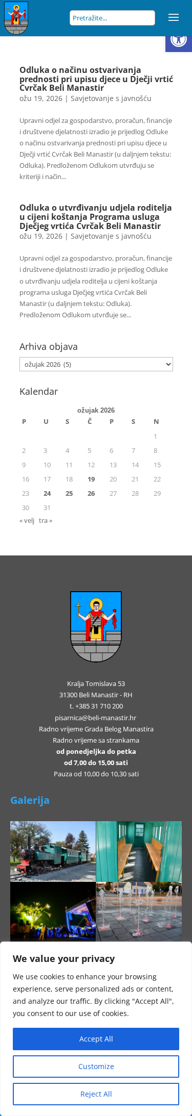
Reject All (96, 1094)
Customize (96, 1066)
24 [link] (47, 493)
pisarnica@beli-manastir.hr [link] (95, 717)
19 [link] (91, 479)
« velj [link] (26, 520)
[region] (96, 1029)
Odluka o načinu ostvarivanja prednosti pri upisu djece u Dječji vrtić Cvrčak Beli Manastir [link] (96, 78)
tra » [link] (45, 520)
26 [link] (91, 493)
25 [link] (69, 493)
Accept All (96, 1039)
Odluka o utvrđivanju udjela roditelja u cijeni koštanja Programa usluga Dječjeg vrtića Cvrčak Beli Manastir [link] (95, 216)
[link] (178, 39)
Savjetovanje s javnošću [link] (111, 98)
